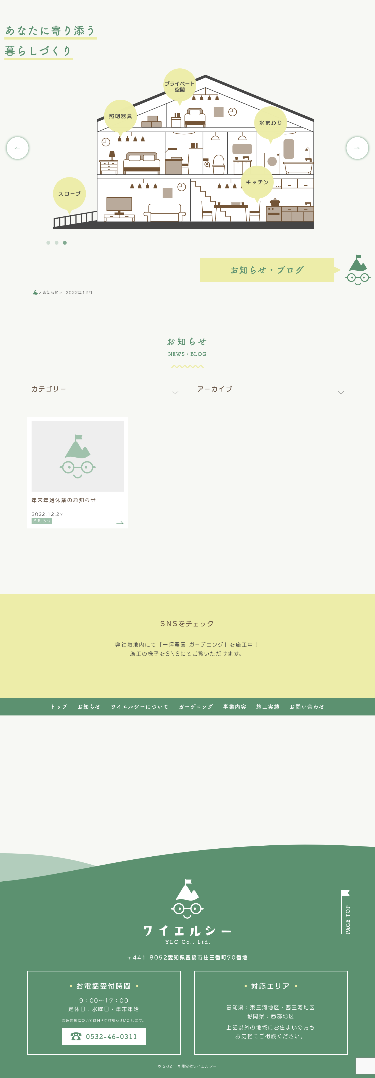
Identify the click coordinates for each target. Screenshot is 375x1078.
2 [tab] (57, 243)
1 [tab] (49, 243)
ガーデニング (196, 706)
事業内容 (235, 706)
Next (357, 148)
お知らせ (42, 521)
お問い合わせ (307, 706)
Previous (18, 148)
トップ (59, 706)
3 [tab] (65, 243)
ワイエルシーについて (140, 706)
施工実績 (268, 706)
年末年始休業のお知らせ (64, 500)
